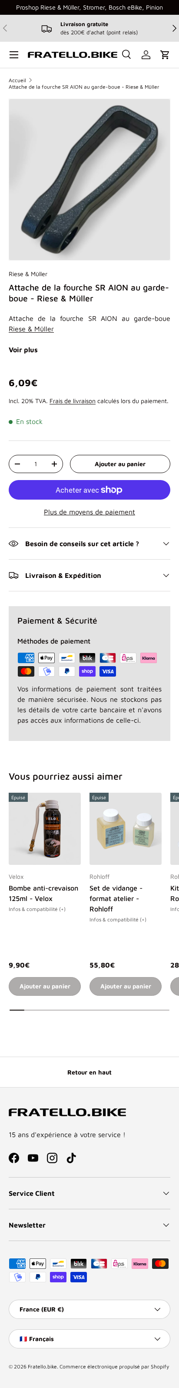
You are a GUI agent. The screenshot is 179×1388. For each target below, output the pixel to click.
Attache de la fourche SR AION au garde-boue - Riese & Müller (84, 86)
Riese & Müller (28, 273)
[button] (165, 54)
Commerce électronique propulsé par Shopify (114, 1366)
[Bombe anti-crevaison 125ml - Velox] (45, 829)
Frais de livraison (73, 400)
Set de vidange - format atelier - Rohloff (116, 898)
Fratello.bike (42, 1366)
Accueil (17, 80)
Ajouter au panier (120, 463)
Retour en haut (89, 1072)
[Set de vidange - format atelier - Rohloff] (126, 829)
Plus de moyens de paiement (89, 512)
